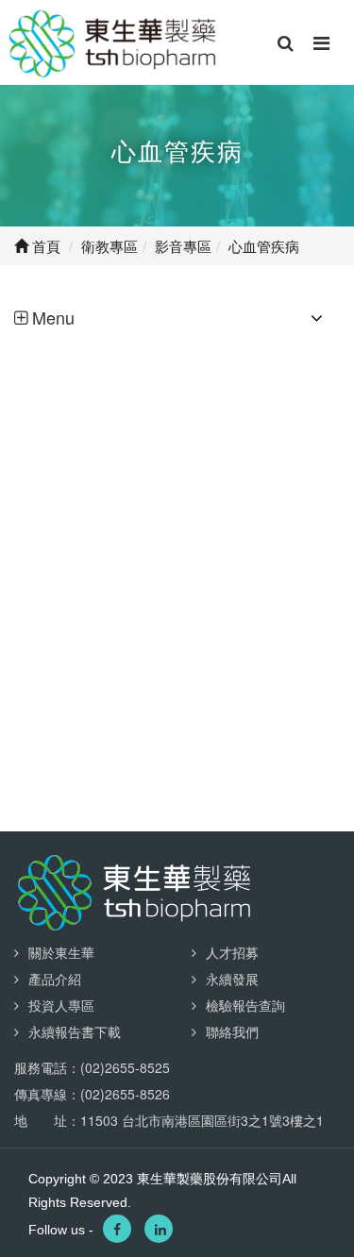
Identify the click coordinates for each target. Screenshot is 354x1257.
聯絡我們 (232, 1031)
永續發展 (232, 978)
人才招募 (232, 952)
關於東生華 (61, 952)
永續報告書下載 (74, 1031)
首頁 (44, 246)
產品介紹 (54, 978)
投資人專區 (61, 1005)
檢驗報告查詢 (245, 1005)
